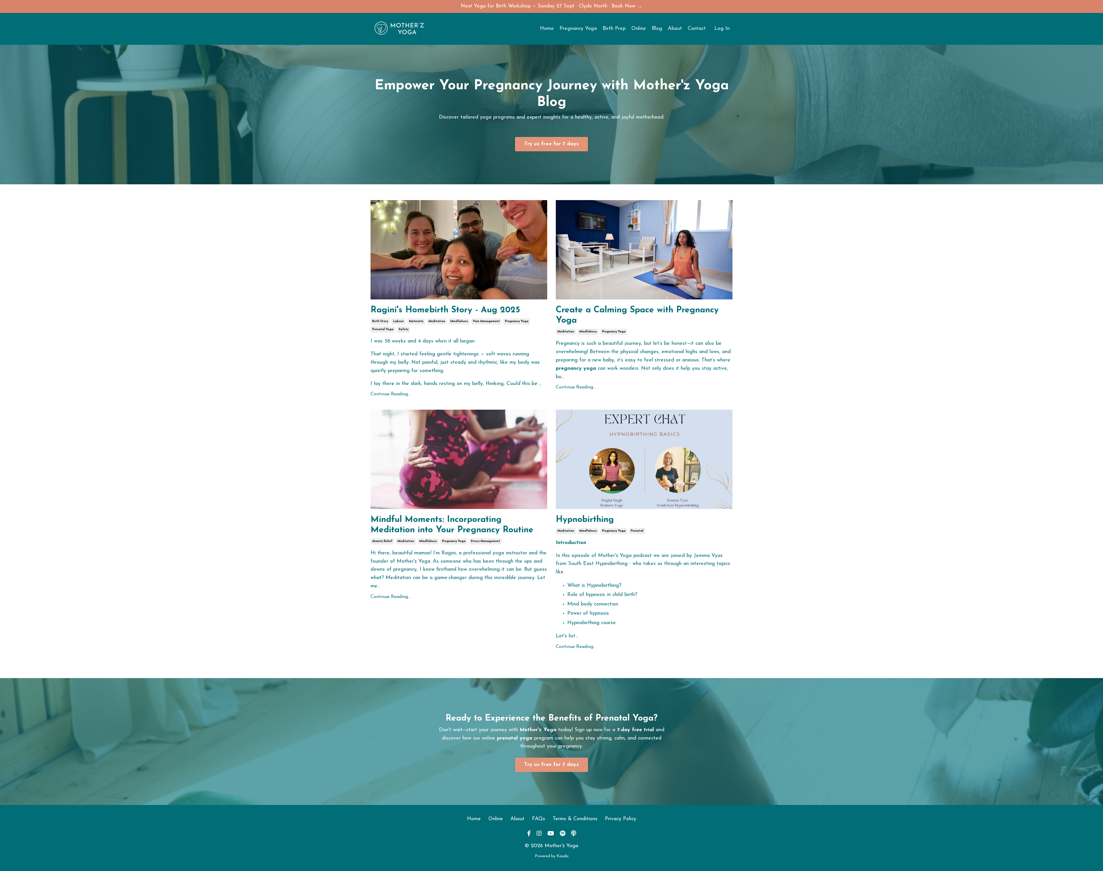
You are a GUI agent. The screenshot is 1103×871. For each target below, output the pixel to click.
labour (398, 321)
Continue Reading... (390, 394)
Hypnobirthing (585, 519)
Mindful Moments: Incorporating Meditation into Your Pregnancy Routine (452, 525)
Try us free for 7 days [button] (551, 144)
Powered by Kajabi (551, 856)
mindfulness (459, 321)
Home (547, 28)
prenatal (637, 531)
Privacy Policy (620, 819)
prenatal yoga (383, 329)
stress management (485, 541)
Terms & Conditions (575, 819)
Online (638, 28)
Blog (657, 28)
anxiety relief (382, 541)
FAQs (538, 819)
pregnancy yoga (517, 321)
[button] (551, 143)
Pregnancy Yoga (578, 28)
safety (403, 329)
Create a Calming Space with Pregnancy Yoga (637, 315)
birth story (380, 321)
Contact (697, 28)
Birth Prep (614, 28)
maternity (416, 321)
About (675, 28)
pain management (486, 321)
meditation (437, 321)
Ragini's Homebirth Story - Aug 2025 (445, 310)
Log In (722, 28)
